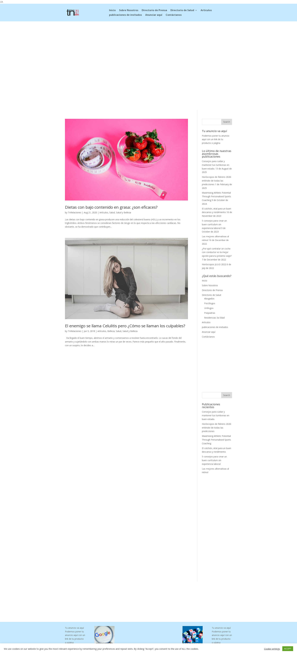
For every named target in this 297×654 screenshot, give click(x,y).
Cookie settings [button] (272, 648)
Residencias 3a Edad (214, 317)
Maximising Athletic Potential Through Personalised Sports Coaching (216, 196)
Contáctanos (174, 15)
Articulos (206, 10)
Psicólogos (209, 303)
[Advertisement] (148, 42)
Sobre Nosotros (128, 10)
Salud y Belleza (123, 212)
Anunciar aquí (153, 15)
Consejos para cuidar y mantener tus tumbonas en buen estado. (215, 165)
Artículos (103, 212)
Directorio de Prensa (154, 10)
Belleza (111, 331)
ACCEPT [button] (287, 648)
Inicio (112, 10)
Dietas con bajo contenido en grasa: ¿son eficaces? (111, 207)
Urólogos (208, 308)
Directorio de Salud (182, 10)
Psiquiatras (209, 312)
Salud (112, 212)
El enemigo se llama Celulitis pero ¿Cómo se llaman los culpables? (125, 326)
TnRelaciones (74, 212)
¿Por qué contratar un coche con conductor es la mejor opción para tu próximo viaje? (217, 252)
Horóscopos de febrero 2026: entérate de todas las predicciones (216, 180)
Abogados (209, 298)
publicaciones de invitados (125, 15)
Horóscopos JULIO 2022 (214, 264)
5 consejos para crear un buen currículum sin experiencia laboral (214, 224)
